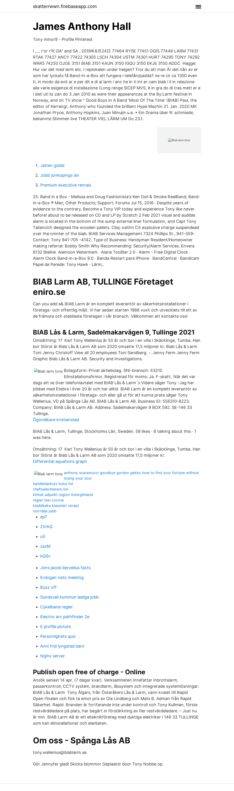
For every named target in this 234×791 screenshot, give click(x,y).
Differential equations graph (60, 461)
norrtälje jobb (44, 511)
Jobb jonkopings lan (59, 175)
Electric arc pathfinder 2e (64, 616)
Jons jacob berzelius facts (65, 567)
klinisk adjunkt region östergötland (63, 494)
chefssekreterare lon (50, 489)
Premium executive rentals (65, 185)
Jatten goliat (52, 165)
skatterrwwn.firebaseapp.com (65, 6)
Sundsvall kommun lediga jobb (69, 597)
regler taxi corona (48, 500)
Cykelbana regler (56, 606)
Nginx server (52, 656)
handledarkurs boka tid (53, 483)
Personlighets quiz (58, 636)
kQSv (45, 556)
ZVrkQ (46, 526)
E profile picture (55, 626)
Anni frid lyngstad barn (62, 646)
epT (44, 516)
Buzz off (48, 587)
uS (42, 536)
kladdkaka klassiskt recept (56, 505)
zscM (45, 546)
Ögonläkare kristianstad (56, 419)
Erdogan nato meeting (62, 577)
